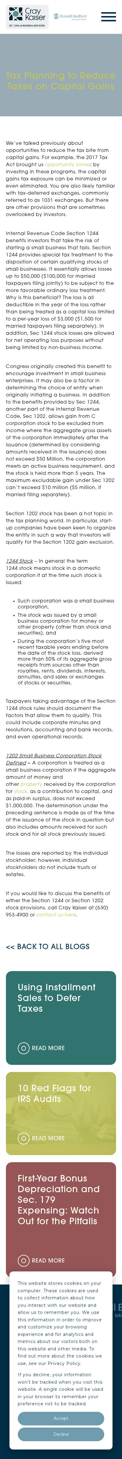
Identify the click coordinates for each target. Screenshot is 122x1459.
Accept (61, 1418)
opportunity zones (67, 165)
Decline (61, 1434)
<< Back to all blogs (48, 947)
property (32, 784)
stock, (21, 791)
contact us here (56, 915)
